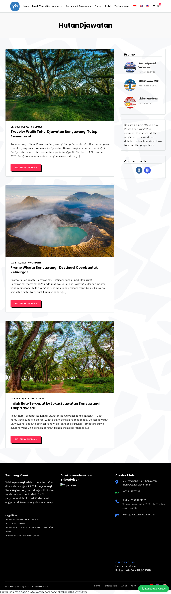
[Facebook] (139, 170)
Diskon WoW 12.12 (148, 81)
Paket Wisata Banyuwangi (45, 6)
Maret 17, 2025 (18, 262)
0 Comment (37, 126)
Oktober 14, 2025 (20, 126)
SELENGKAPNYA (25, 167)
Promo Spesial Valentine (147, 65)
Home (26, 6)
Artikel (108, 6)
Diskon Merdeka (147, 98)
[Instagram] (147, 170)
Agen (133, 585)
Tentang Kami (121, 6)
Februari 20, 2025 (20, 398)
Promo (98, 6)
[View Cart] (158, 6)
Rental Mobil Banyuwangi (78, 6)
